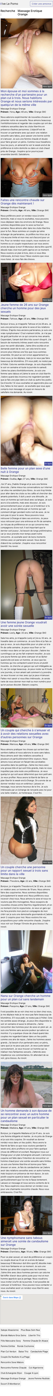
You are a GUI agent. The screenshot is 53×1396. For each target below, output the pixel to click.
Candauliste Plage (39, 1351)
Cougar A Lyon (31, 1373)
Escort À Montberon (10, 1383)
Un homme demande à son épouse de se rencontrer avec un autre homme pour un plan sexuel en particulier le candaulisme (26, 1116)
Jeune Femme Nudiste (39, 1378)
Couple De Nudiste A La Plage (15, 1357)
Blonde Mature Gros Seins (13, 1335)
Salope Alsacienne (10, 1330)
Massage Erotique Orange (13, 1378)
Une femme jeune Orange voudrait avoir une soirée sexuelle (24, 624)
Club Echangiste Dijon (11, 1373)
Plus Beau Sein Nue (30, 1330)
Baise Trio (23, 1351)
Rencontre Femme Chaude (13, 1367)
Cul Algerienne (36, 1367)
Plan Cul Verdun (8, 1351)
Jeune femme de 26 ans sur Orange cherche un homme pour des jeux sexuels (25, 308)
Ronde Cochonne (25, 1346)
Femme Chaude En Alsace (35, 1340)
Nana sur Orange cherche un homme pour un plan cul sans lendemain (25, 997)
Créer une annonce (41, 3)
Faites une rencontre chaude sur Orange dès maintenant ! (22, 201)
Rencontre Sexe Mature (12, 1362)
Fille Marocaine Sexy (11, 1340)
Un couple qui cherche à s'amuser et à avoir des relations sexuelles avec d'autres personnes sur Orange (25, 733)
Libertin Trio (34, 1335)
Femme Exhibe (8, 1346)
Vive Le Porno (9, 3)
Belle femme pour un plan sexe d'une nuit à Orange (25, 470)
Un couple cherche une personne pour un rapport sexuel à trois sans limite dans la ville (24, 870)
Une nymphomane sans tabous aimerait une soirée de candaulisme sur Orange (24, 1241)
